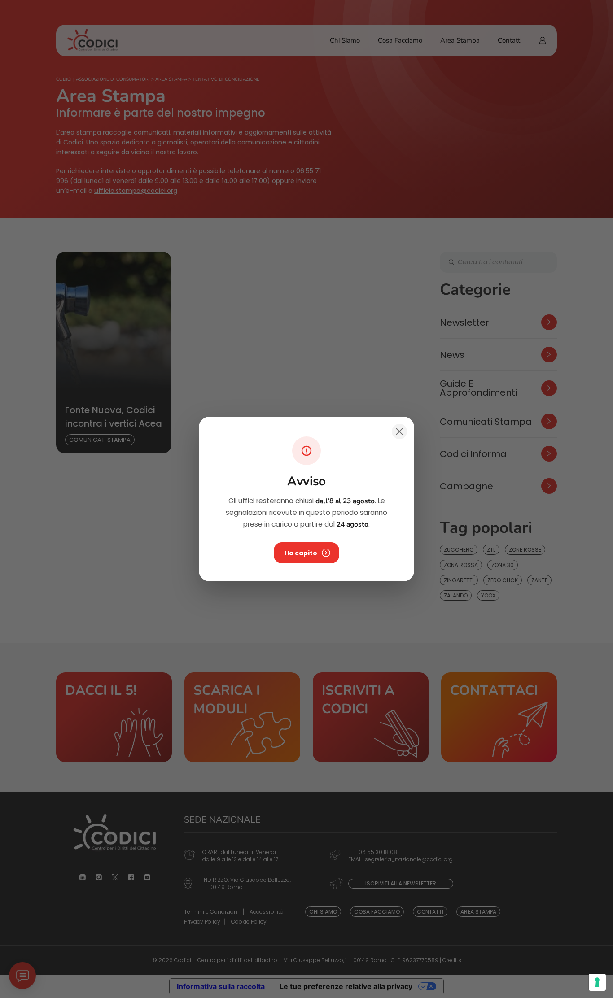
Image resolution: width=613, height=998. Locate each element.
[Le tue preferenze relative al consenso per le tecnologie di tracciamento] (597, 982)
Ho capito (301, 553)
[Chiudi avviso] (399, 431)
